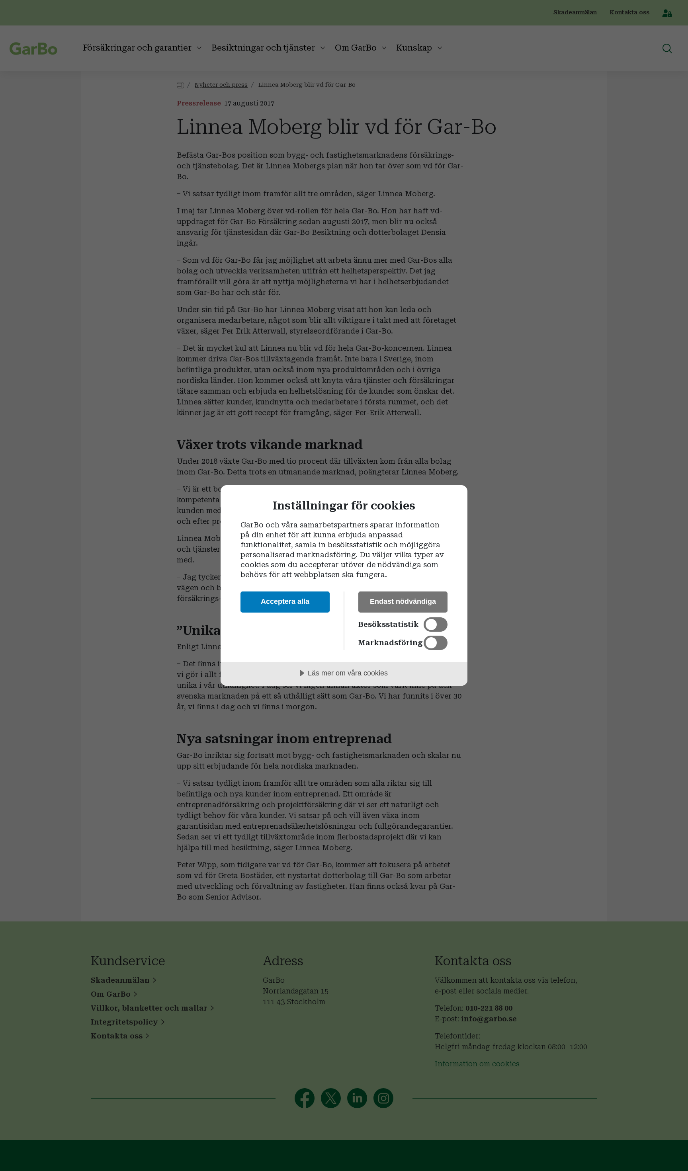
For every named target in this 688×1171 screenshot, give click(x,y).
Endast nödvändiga (403, 601)
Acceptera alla (285, 601)
